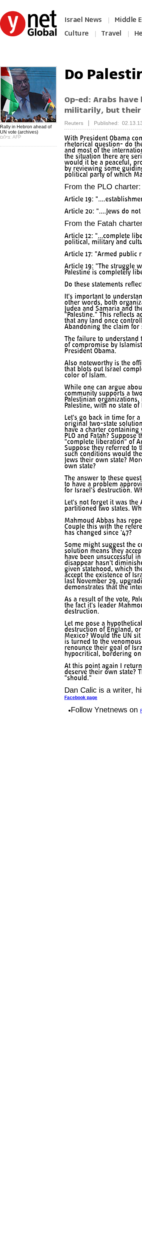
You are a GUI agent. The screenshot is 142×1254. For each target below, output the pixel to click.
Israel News (83, 19)
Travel (111, 33)
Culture (76, 33)
